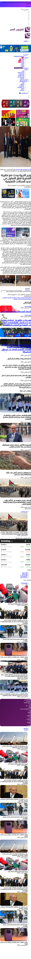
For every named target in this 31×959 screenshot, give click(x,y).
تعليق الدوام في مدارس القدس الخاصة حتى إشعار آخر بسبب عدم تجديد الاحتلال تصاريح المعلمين (17, 417)
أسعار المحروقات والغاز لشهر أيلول (15, 311)
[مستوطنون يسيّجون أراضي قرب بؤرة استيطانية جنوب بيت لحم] (15, 469)
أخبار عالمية (21, 75)
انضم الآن (28, 6)
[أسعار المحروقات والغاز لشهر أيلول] (14, 762)
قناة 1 (21, 59)
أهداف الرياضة (24, 79)
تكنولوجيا (21, 85)
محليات (22, 78)
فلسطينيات (20, 77)
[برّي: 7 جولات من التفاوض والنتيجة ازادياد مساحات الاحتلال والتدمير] (14, 797)
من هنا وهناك (24, 81)
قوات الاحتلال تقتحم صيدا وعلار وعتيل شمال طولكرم (17, 334)
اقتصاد (22, 84)
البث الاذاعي (23, 93)
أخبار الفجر (21, 74)
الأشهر (25, 728)
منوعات (22, 90)
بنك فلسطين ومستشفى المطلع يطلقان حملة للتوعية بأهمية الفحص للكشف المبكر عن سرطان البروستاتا (16, 348)
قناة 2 (21, 62)
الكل (23, 71)
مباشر (24, 57)
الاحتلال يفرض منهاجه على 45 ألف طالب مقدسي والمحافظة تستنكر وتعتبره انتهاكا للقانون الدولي (17, 502)
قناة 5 (22, 66)
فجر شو (21, 68)
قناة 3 (22, 63)
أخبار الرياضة (21, 72)
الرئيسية (25, 54)
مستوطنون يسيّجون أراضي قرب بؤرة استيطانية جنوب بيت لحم (18, 473)
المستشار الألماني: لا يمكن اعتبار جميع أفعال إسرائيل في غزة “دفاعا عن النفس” (16, 446)
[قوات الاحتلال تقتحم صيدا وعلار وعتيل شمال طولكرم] (14, 637)
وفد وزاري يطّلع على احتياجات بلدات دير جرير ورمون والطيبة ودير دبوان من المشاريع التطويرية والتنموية (16, 322)
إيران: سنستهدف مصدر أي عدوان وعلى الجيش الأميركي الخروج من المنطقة (15, 746)
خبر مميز (27, 290)
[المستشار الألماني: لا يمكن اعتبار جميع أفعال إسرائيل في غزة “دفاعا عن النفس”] (15, 441)
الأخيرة (26, 730)
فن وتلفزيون (20, 87)
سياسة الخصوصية (19, 56)
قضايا (22, 88)
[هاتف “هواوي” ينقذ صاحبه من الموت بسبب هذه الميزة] (14, 655)
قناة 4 (22, 65)
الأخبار (26, 69)
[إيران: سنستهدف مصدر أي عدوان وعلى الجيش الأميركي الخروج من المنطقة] (14, 744)
